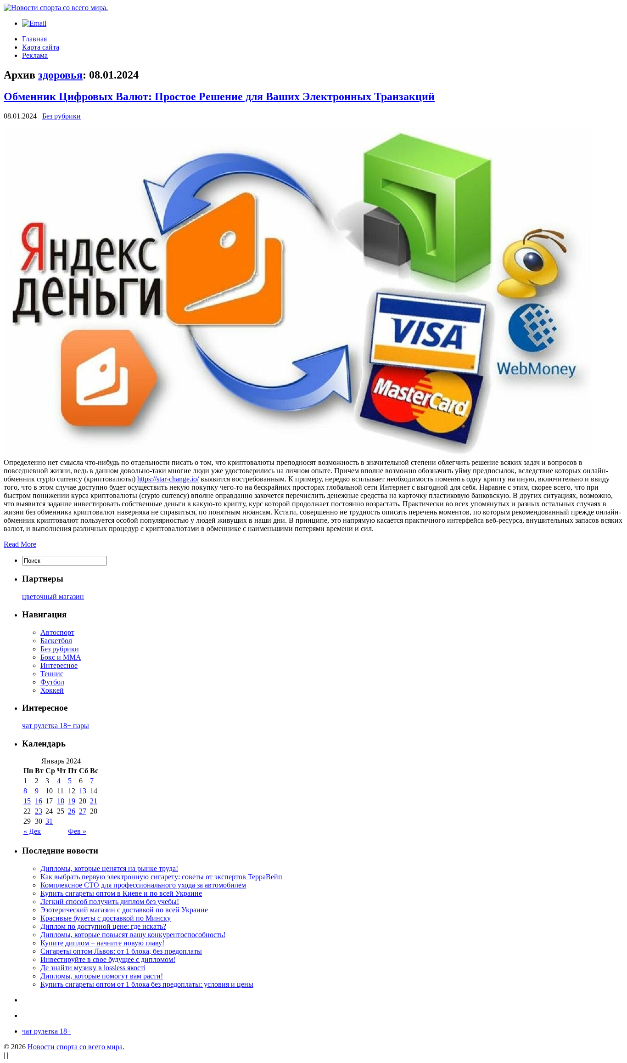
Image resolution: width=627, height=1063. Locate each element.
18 (60, 801)
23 (38, 811)
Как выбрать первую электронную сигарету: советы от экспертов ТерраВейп (161, 877)
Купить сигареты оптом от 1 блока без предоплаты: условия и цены (146, 984)
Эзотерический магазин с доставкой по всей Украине (124, 910)
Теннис (51, 674)
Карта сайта (40, 47)
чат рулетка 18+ (46, 1031)
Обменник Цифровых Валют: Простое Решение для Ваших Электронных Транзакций (219, 96)
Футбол (52, 682)
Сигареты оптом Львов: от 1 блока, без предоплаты (121, 951)
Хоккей (52, 690)
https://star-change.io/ (168, 479)
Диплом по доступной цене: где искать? (103, 926)
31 (49, 821)
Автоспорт (57, 632)
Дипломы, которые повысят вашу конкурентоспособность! (132, 935)
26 (71, 811)
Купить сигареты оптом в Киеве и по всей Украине (121, 893)
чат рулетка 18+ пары (55, 725)
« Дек (32, 831)
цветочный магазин (53, 596)
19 (71, 801)
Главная (34, 39)
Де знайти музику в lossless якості (93, 968)
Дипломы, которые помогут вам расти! (101, 976)
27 (82, 811)
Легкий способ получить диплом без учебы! (109, 901)
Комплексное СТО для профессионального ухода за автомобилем (143, 885)
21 (93, 801)
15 (27, 801)
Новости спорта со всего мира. (76, 1047)
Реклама (35, 55)
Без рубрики (61, 116)
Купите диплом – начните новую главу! (102, 943)
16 (38, 801)
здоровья (60, 75)
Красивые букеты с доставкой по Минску (105, 918)
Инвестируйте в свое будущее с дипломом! (107, 959)
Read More (20, 544)
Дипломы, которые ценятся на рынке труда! (109, 868)
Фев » (77, 831)
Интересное (59, 665)
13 (82, 791)
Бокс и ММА (60, 657)
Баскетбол (56, 641)
